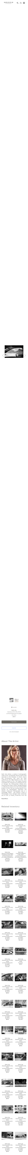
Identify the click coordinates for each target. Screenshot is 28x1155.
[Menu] (24, 3)
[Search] (17, 3)
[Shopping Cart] (20, 3)
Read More (5, 798)
